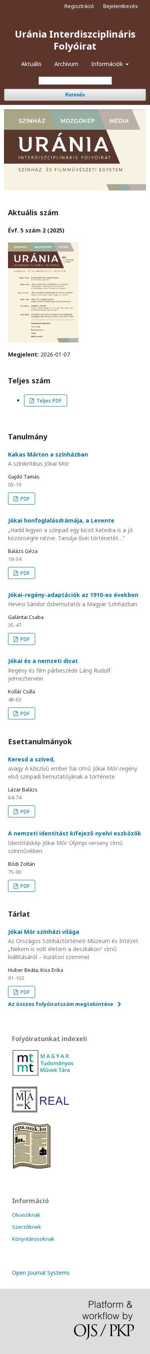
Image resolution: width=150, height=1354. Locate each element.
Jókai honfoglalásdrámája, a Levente (70, 529)
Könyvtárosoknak (33, 1238)
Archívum (66, 64)
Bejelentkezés (120, 6)
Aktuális (31, 64)
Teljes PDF (48, 400)
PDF (24, 498)
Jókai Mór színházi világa (73, 944)
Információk (107, 64)
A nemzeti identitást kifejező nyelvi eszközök (74, 842)
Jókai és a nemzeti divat (59, 669)
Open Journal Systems (41, 1272)
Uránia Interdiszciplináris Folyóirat (75, 39)
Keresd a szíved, (72, 768)
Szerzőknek (26, 1226)
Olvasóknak (26, 1214)
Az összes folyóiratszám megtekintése (60, 1003)
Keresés (75, 95)
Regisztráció (79, 6)
